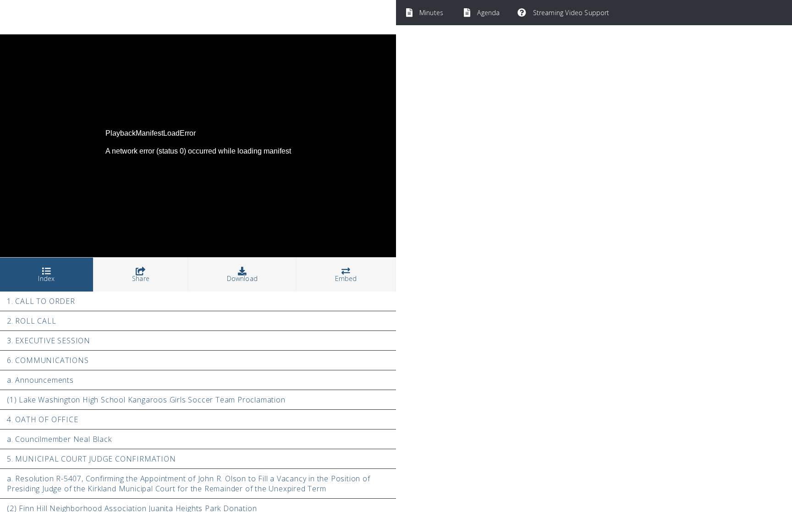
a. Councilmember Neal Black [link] (59, 439)
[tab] (47, 275)
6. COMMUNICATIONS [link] (48, 360)
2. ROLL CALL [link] (31, 321)
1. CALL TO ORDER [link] (41, 301)
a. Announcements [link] (40, 380)
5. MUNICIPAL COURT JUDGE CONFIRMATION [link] (91, 459)
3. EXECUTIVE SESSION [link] (48, 341)
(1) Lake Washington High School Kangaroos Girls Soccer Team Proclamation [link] (146, 400)
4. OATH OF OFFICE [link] (42, 419)
